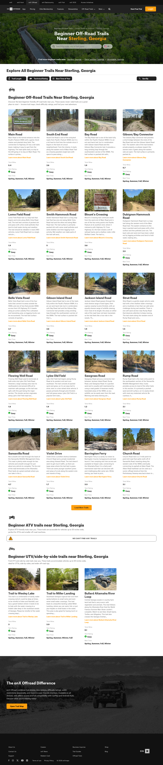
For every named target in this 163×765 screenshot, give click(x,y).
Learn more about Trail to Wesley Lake (24, 606)
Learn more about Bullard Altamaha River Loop (100, 606)
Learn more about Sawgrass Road (100, 386)
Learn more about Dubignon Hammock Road (138, 227)
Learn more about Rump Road (138, 386)
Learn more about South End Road (62, 146)
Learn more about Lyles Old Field (62, 386)
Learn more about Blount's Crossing (100, 227)
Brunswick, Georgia (115, 59)
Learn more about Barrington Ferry (100, 464)
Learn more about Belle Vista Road (24, 308)
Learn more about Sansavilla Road (24, 464)
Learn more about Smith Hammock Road (62, 227)
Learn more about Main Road (24, 146)
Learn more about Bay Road (100, 146)
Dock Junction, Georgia (94, 59)
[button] (16, 78)
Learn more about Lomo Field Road (24, 227)
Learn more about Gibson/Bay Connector (138, 146)
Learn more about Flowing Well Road (24, 386)
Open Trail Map (17, 706)
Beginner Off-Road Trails (63, 28)
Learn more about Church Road (138, 464)
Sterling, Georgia (74, 59)
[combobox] (78, 46)
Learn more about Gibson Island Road (62, 308)
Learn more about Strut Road (138, 308)
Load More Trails (81, 508)
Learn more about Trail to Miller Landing (62, 606)
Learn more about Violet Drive (62, 464)
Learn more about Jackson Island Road (100, 308)
